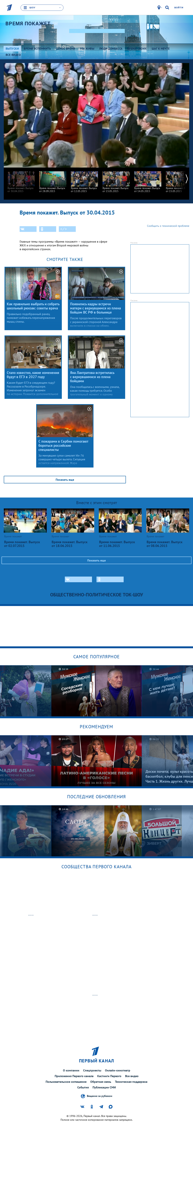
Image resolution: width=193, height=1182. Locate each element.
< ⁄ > (63, 229)
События (83, 1087)
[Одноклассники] (47, 229)
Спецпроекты (92, 1070)
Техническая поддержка (131, 1082)
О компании (71, 1070)
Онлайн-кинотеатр (117, 1070)
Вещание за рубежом (99, 1096)
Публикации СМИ (104, 1087)
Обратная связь (100, 1082)
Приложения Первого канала (74, 1076)
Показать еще (65, 479)
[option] (21, 180)
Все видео (132, 1076)
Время (28, 23)
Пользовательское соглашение (66, 1082)
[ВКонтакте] (28, 229)
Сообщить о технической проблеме (168, 226)
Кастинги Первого (109, 1076)
